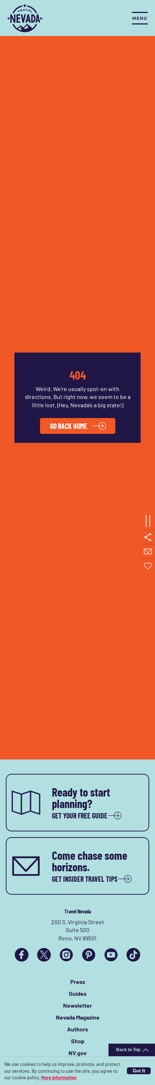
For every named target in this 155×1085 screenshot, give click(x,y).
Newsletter (77, 1005)
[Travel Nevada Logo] (25, 18)
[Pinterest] (89, 955)
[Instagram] (66, 955)
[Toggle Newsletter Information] (148, 551)
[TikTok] (133, 955)
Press (77, 981)
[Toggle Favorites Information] (148, 566)
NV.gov (77, 1052)
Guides (78, 993)
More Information (58, 1077)
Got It (139, 1070)
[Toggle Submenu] (148, 521)
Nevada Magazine (77, 1017)
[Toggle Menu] (140, 18)
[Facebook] (21, 955)
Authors (77, 1029)
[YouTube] (111, 955)
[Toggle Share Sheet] (148, 537)
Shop (77, 1041)
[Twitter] (44, 955)
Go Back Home (68, 426)
